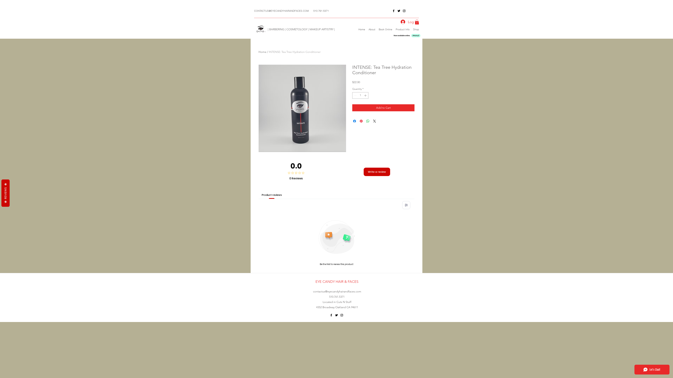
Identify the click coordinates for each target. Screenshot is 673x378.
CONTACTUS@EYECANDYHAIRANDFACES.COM (281, 10)
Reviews (6, 193)
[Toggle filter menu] (406, 205)
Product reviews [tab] (272, 195)
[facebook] (393, 11)
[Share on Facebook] (354, 121)
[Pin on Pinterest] (361, 121)
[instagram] (404, 11)
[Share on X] (374, 121)
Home (262, 52)
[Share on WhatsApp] (368, 121)
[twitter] (399, 11)
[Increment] (365, 95)
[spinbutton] (360, 95)
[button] (417, 21)
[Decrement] (355, 95)
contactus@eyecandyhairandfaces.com (337, 291)
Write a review (377, 172)
